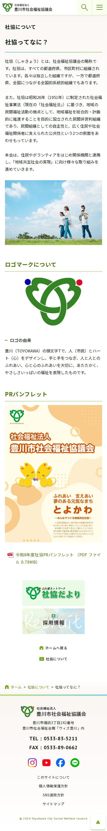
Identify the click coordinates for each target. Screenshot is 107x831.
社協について (57, 658)
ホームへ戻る (56, 647)
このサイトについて (53, 777)
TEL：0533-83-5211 (53, 738)
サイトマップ (53, 803)
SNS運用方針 (53, 794)
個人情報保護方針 (53, 785)
